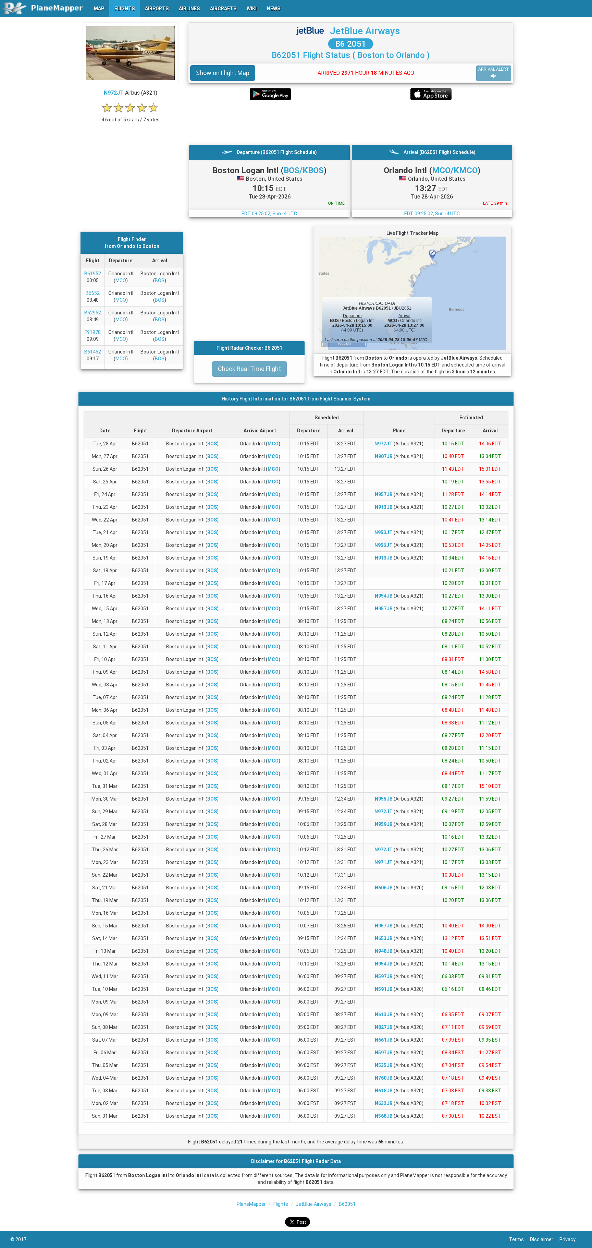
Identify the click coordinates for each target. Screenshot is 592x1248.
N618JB (384, 1090)
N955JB (384, 799)
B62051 (347, 1204)
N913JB (384, 507)
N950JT (383, 532)
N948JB (384, 951)
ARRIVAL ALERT (493, 69)
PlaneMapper (251, 1204)
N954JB (384, 596)
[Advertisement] (350, 122)
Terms (519, 1239)
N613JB (384, 1014)
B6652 (93, 293)
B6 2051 (350, 44)
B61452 (92, 352)
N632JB (384, 1103)
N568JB (384, 1116)
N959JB (384, 824)
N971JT (383, 862)
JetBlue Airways (365, 31)
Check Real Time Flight (249, 368)
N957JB (384, 494)
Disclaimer (544, 1239)
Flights (280, 1204)
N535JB (384, 1065)
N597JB (384, 976)
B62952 (92, 312)
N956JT (383, 545)
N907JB (384, 456)
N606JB (384, 887)
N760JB (384, 1078)
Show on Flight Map (222, 72)
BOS (159, 280)
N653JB (384, 938)
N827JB (384, 1027)
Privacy (570, 1239)
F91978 (93, 332)
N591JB (384, 989)
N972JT (114, 92)
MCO (120, 280)
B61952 (92, 273)
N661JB (384, 1040)
